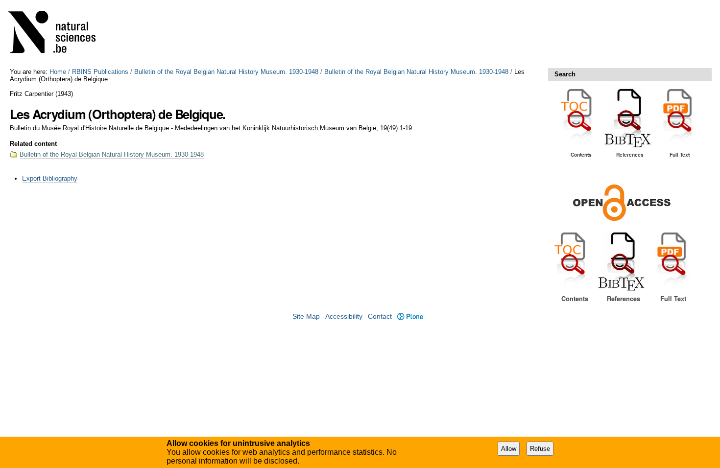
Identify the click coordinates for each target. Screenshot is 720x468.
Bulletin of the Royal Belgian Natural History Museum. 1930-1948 (226, 71)
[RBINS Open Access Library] (58, 34)
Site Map (306, 316)
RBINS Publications (100, 71)
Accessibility (343, 316)
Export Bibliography (49, 178)
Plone (410, 316)
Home (57, 71)
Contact (380, 316)
